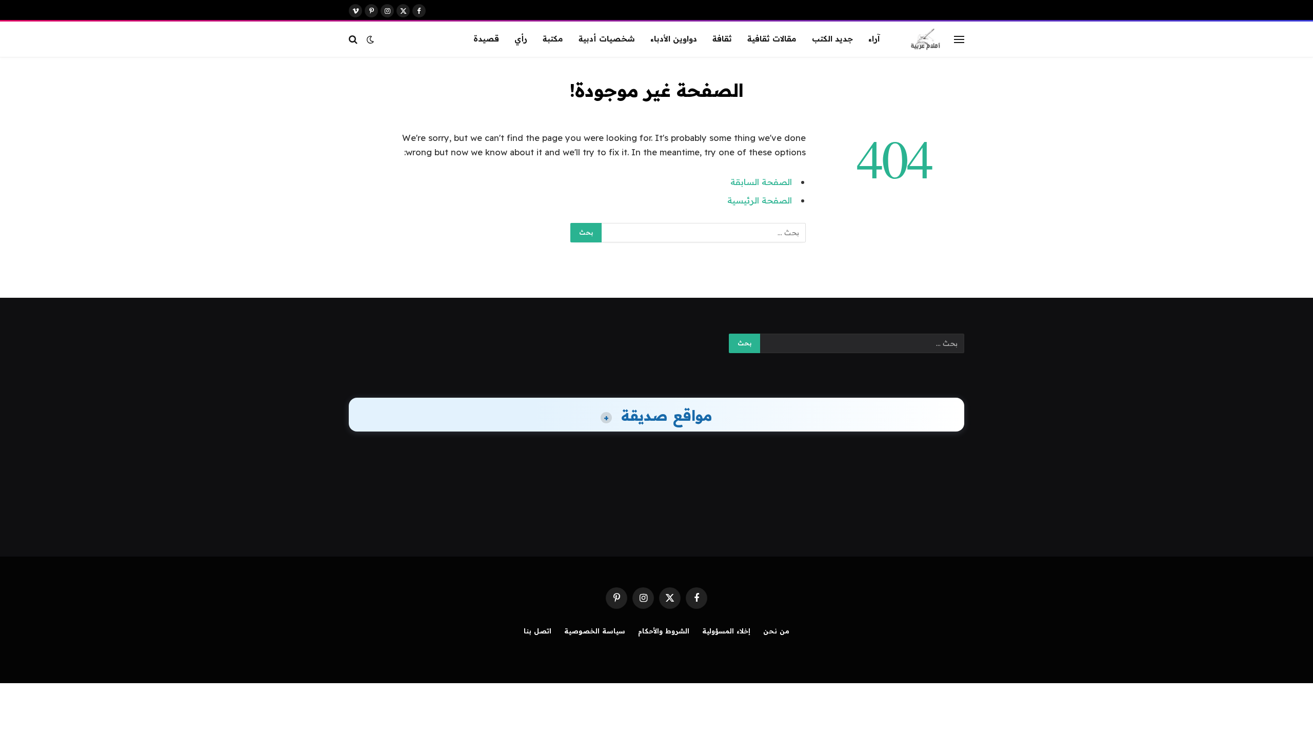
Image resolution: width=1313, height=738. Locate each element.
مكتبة (553, 39)
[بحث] (354, 39)
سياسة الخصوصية (594, 631)
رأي (520, 39)
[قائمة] (959, 39)
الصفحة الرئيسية (759, 200)
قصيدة (486, 39)
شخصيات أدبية (606, 39)
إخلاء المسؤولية (726, 631)
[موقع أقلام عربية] (925, 39)
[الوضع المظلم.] (370, 39)
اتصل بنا (537, 631)
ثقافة (722, 39)
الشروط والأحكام (663, 631)
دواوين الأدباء (673, 39)
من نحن (776, 631)
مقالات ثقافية (772, 39)
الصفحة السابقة (761, 181)
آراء (874, 39)
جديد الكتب (832, 39)
